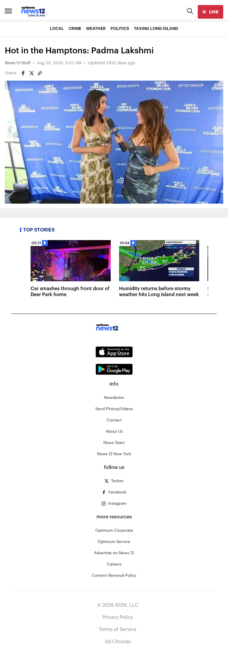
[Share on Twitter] (31, 73)
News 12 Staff (18, 63)
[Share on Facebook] (23, 73)
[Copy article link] (39, 73)
